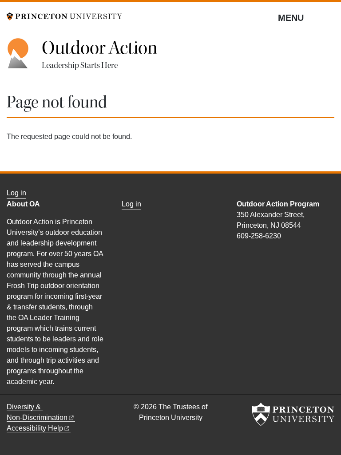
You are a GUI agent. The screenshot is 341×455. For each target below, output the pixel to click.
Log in (16, 193)
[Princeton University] (64, 16)
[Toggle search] (328, 17)
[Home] (24, 58)
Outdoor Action (99, 47)
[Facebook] (241, 255)
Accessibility (35, 428)
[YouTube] (251, 255)
